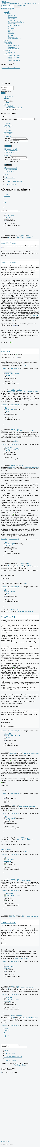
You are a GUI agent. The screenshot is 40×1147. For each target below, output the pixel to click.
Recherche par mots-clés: (9, 119)
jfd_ (5, 214)
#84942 (13, 1015)
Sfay (5, 590)
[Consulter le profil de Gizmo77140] (12, 449)
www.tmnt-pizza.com (21, 958)
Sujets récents (8, 125)
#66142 (23, 235)
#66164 (13, 609)
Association (7, 54)
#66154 (13, 390)
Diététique (11, 32)
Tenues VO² (11, 52)
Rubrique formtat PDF (14, 38)
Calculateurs (11, 47)
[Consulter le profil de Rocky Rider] (12, 895)
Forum (6, 40)
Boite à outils (8, 43)
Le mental (11, 33)
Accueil (6, 12)
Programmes (12, 23)
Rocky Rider (8, 893)
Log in (3, 93)
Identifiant (7, 138)
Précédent (7, 196)
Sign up (6, 98)
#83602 (13, 986)
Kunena (24, 1065)
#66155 (13, 429)
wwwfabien (8, 372)
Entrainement (8, 13)
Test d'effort (11, 20)
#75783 (13, 879)
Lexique (10, 35)
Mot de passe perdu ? (10, 149)
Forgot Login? (8, 96)
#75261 (23, 838)
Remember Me (5, 91)
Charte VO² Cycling (14, 55)
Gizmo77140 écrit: (8, 243)
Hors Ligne (7, 217)
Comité (10, 59)
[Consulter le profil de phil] (9, 409)
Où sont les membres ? (14, 60)
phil (5, 408)
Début (6, 194)
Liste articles (8, 42)
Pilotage (10, 30)
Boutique (7, 50)
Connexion (8, 145)
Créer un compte (9, 152)
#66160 (13, 465)
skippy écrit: (6, 351)
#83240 (13, 915)
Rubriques (7, 123)
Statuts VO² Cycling (14, 57)
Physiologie (11, 18)
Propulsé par (18, 1065)
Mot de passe (8, 140)
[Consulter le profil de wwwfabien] (11, 373)
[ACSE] (10, 68)
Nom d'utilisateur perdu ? (11, 150)
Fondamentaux (12, 17)
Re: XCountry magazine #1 (25, 237)
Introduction (11, 15)
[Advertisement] (12, 74)
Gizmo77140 (8, 447)
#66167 (13, 752)
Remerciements (12, 37)
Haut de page (5, 1141)
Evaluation (11, 28)
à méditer (15, 441)
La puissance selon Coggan (16, 22)
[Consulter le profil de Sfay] (9, 591)
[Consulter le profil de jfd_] (9, 215)
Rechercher (7, 127)
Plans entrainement (13, 49)
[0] (6, 849)
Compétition (11, 27)
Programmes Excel (13, 45)
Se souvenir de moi (12, 142)
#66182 (13, 805)
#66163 (23, 563)
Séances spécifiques (14, 25)
